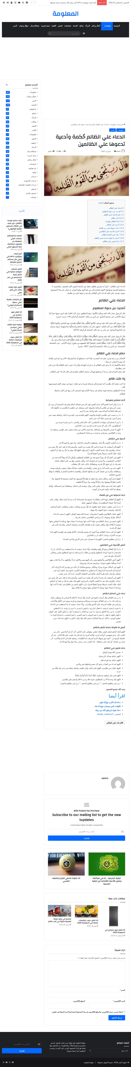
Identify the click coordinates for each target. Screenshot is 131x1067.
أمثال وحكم (96, 26)
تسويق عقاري (31, 193)
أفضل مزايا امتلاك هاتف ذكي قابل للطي (15, 289)
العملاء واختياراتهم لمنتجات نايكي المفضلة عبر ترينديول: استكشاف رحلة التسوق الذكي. (14, 241)
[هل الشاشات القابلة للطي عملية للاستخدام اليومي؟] (31, 303)
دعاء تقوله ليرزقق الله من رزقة (108, 710)
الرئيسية (117, 26)
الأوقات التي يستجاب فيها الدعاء (108, 706)
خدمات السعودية (30, 181)
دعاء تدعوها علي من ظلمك (111, 228)
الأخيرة (22, 211)
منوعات (33, 197)
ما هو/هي (32, 109)
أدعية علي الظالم (115, 225)
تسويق (33, 189)
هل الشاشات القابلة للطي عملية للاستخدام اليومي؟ (14, 302)
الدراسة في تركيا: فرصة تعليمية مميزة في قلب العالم (59, 920)
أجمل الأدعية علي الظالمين (111, 231)
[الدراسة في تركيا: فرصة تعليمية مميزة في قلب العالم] (59, 910)
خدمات (33, 176)
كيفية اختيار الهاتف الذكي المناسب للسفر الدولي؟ (14, 327)
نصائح (81, 26)
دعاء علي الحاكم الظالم (113, 235)
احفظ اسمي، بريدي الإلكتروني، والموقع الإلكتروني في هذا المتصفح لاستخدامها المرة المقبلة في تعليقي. (87, 1012)
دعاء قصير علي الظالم (113, 241)
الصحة (75, 26)
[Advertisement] (65, 58)
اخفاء (101, 203)
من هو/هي (32, 168)
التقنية (54, 26)
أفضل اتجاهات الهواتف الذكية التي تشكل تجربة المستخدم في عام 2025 (14, 274)
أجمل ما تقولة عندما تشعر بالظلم (109, 238)
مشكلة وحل (34, 26)
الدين (15, 26)
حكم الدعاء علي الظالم (114, 215)
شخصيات (67, 26)
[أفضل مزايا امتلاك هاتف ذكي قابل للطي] (31, 290)
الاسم (122, 990)
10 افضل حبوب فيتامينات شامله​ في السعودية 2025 (87, 922)
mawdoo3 (108, 714)
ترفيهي (33, 143)
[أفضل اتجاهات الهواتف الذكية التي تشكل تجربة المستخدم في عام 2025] (31, 272)
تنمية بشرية (45, 26)
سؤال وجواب (24, 26)
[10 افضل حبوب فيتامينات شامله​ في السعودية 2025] (86, 911)
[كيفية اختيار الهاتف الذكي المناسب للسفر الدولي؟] (31, 328)
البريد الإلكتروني (119, 1001)
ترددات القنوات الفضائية (27, 185)
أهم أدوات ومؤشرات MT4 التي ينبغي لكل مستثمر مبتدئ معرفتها (73, 3)
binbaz (100, 714)
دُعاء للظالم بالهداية (114, 221)
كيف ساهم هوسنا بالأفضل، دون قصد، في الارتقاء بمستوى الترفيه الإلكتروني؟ (14, 224)
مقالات (33, 122)
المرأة (87, 26)
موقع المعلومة (89, 1062)
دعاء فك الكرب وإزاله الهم (110, 702)
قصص (60, 26)
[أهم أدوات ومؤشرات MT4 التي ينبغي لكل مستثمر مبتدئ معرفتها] (31, 257)
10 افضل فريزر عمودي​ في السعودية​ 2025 (115, 931)
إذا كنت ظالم (117, 218)
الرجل (34, 147)
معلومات (107, 26)
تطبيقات (32, 134)
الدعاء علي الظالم (116, 208)
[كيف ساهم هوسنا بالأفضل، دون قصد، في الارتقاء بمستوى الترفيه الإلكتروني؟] (31, 224)
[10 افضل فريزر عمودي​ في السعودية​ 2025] (113, 916)
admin (105, 778)
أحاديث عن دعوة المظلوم (113, 211)
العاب (34, 130)
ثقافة (34, 172)
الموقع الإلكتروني (79, 1001)
